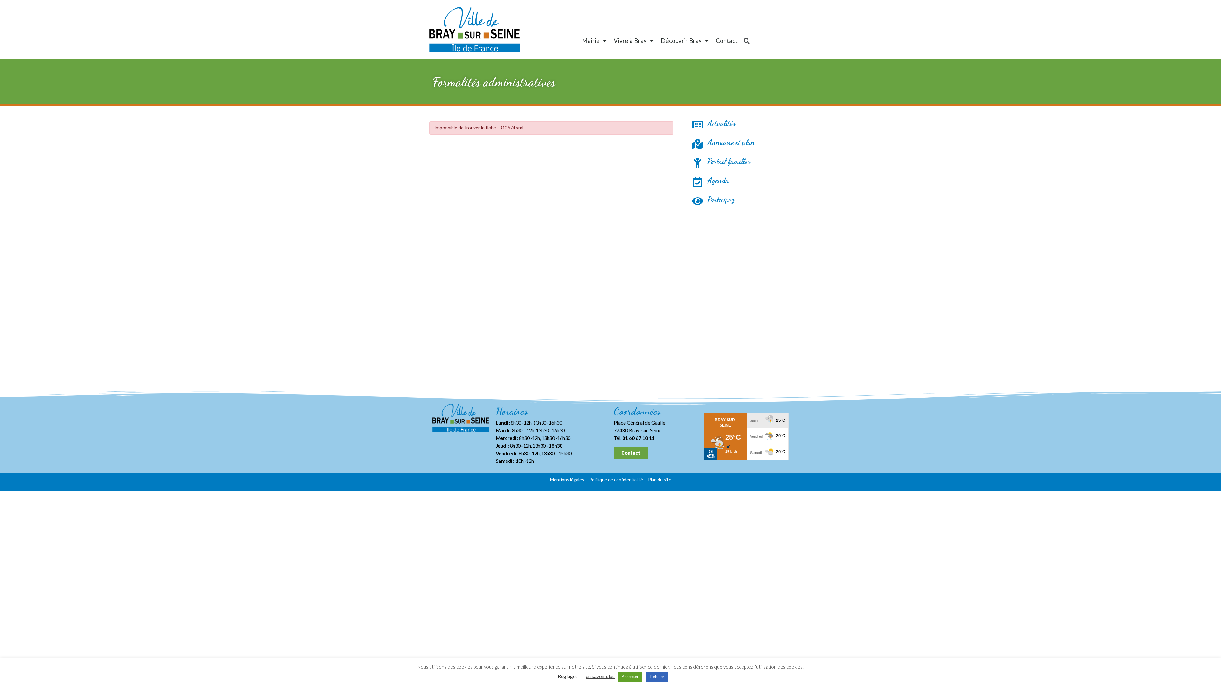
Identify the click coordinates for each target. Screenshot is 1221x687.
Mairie (591, 40)
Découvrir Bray (681, 40)
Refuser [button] (657, 676)
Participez (720, 199)
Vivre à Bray (630, 40)
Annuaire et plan (731, 142)
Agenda (718, 180)
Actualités (721, 123)
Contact (727, 40)
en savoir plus (600, 676)
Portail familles (728, 161)
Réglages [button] (568, 676)
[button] (631, 453)
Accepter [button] (630, 676)
